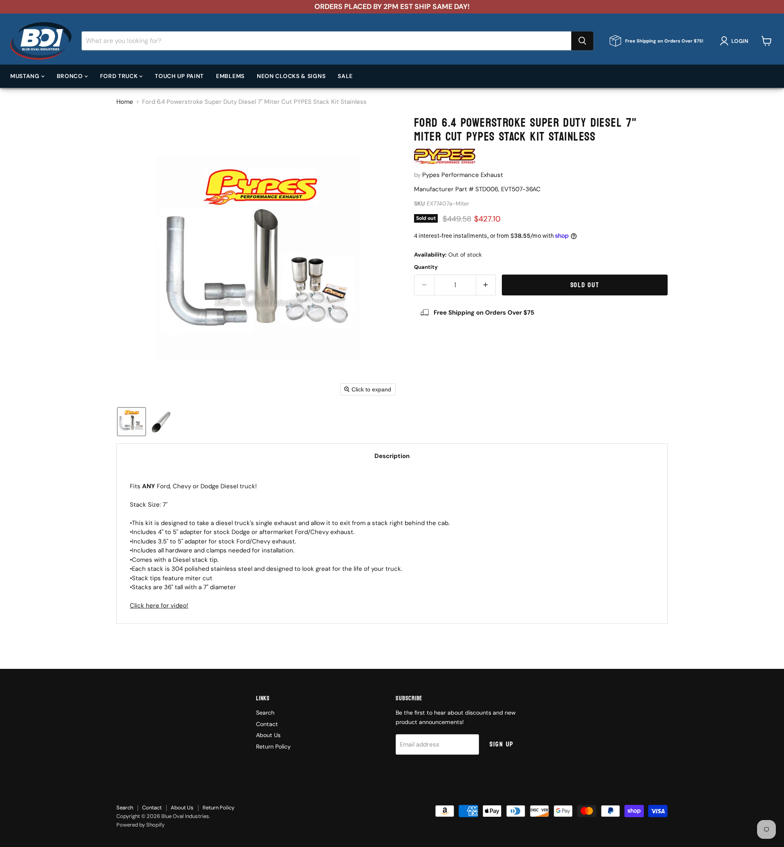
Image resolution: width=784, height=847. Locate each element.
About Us (268, 735)
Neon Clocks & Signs (291, 75)
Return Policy (273, 746)
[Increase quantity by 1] (486, 285)
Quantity (426, 267)
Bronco (71, 75)
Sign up (502, 744)
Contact (267, 724)
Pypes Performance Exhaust (462, 175)
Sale (345, 75)
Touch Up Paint (179, 75)
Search (265, 712)
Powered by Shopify (140, 824)
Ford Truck (120, 75)
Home (124, 101)
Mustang (25, 75)
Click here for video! (159, 605)
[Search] (582, 40)
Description (392, 456)
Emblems (230, 75)
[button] (735, 41)
